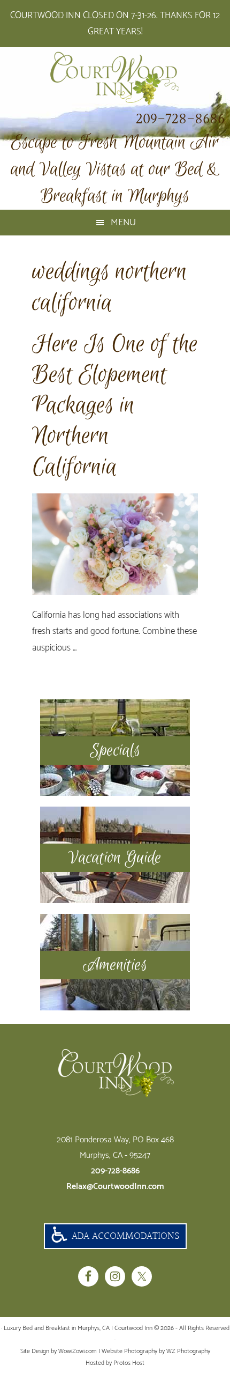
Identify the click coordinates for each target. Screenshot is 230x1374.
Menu (123, 223)
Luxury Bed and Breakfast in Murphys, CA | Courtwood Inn (115, 78)
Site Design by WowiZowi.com (58, 1351)
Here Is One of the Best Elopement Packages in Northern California (115, 405)
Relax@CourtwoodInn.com (115, 1186)
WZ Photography (188, 1351)
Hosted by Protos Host (115, 1363)
